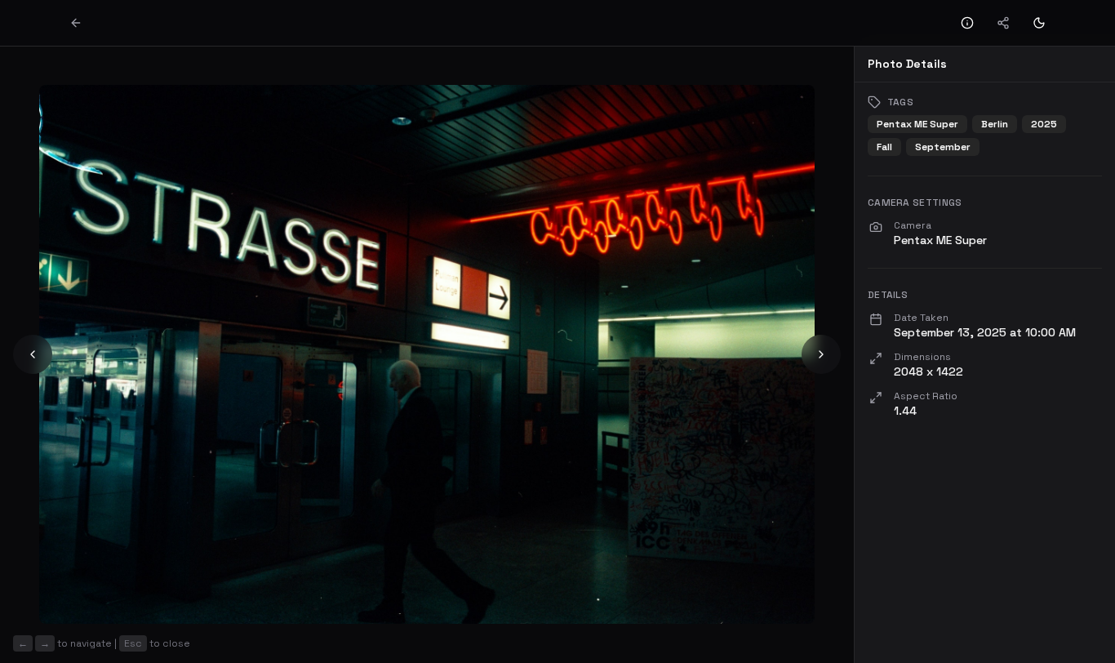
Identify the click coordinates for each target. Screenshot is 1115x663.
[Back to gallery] (76, 23)
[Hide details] (967, 23)
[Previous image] (32, 354)
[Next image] (821, 354)
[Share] (1003, 23)
